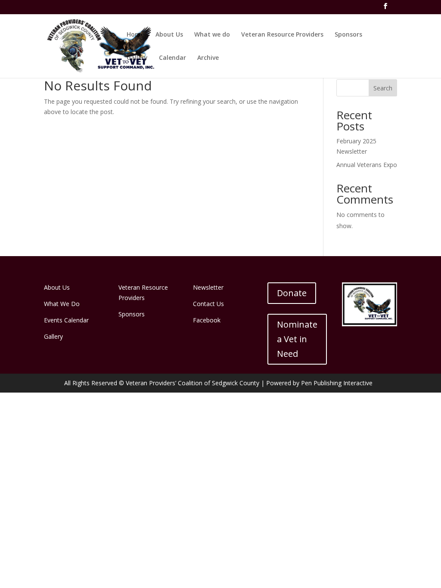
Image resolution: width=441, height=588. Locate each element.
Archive (208, 58)
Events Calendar (66, 320)
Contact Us (208, 304)
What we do (212, 34)
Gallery (137, 58)
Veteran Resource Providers (282, 34)
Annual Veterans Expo (366, 165)
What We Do (62, 304)
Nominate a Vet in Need (297, 339)
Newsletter (208, 287)
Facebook (206, 320)
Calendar (172, 58)
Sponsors (348, 34)
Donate (292, 293)
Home (135, 34)
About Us (169, 34)
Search (382, 88)
